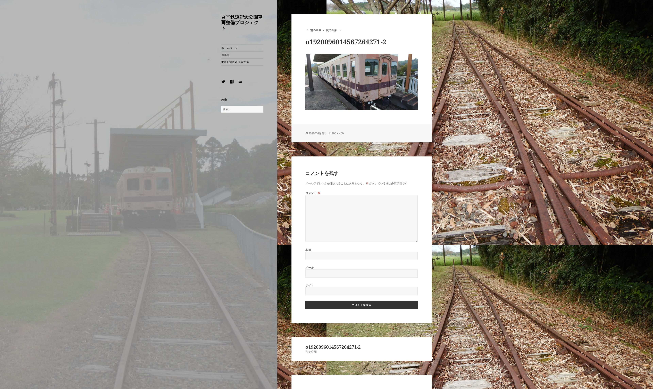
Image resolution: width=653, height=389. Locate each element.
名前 (308, 250)
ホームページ (229, 48)
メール (309, 267)
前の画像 (315, 30)
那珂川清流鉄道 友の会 (235, 62)
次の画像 (331, 30)
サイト (309, 285)
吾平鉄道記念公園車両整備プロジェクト (242, 22)
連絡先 (225, 55)
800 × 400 (338, 133)
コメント (312, 193)
